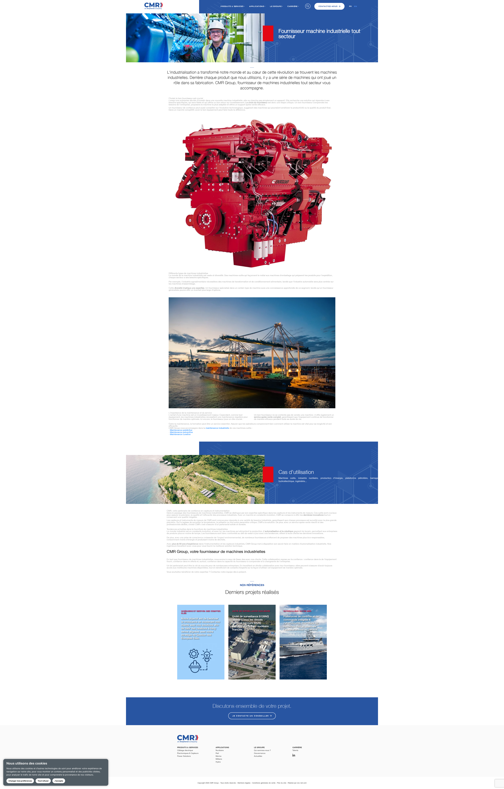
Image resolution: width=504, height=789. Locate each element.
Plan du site (281, 783)
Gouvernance (259, 753)
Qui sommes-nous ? (262, 750)
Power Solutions (184, 756)
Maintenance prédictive (181, 430)
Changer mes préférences (20, 781)
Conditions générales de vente (263, 783)
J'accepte (58, 781)
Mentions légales (244, 783)
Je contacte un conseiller (250, 716)
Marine (218, 756)
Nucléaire (220, 750)
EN (355, 6)
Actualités (258, 756)
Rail (217, 753)
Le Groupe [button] (276, 6)
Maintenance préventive (181, 432)
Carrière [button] (292, 6)
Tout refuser (43, 781)
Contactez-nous (328, 6)
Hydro (218, 762)
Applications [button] (256, 6)
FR (350, 6)
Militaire (219, 759)
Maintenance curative (180, 434)
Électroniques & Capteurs (187, 753)
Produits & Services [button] (232, 6)
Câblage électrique (185, 750)
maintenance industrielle (217, 428)
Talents (295, 750)
